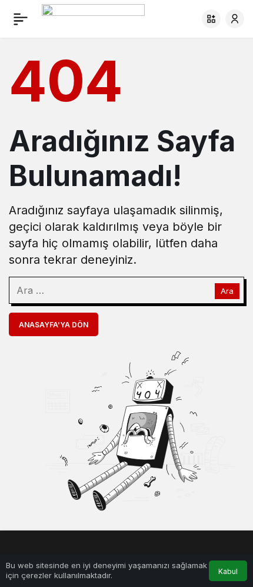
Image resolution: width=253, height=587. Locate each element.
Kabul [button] (228, 571)
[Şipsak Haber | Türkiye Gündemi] (93, 18)
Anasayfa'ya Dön (53, 324)
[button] (211, 18)
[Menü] (20, 19)
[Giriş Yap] (234, 18)
